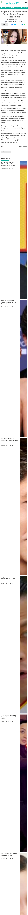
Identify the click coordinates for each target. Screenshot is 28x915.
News (2, 7)
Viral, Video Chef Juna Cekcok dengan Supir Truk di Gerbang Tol (8, 578)
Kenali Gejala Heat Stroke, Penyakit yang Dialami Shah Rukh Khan (9, 440)
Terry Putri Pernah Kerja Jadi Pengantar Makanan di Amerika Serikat (9, 717)
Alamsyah (15, 21)
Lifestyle (14, 7)
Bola (19, 7)
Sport (10, 7)
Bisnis (6, 7)
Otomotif (23, 7)
